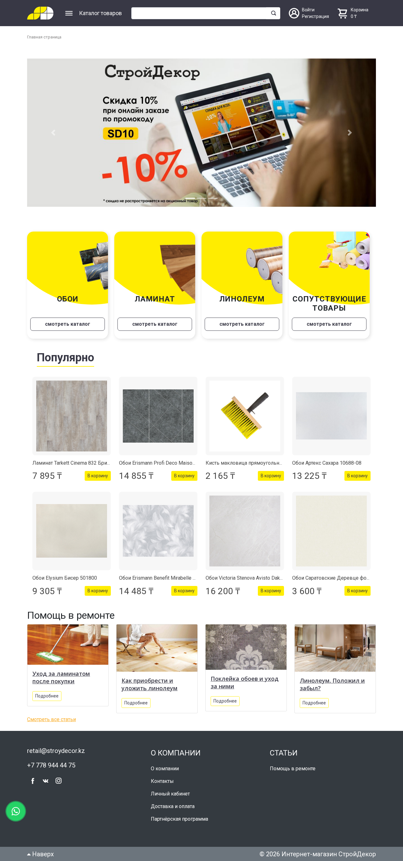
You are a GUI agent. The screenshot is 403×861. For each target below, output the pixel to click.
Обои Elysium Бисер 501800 (64, 578)
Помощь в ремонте (292, 769)
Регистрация (315, 16)
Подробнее (47, 695)
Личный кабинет (170, 794)
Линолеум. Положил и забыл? (332, 684)
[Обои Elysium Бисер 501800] (71, 531)
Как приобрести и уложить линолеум (150, 684)
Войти (308, 9)
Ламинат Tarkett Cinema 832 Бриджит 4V (79, 463)
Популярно (65, 357)
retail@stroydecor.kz (56, 751)
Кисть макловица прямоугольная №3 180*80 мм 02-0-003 (274, 463)
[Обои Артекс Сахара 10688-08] (331, 416)
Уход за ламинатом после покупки (61, 677)
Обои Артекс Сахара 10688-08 (326, 463)
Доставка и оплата (173, 806)
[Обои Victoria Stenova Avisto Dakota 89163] (245, 531)
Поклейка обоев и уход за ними (245, 682)
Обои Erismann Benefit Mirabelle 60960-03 (166, 578)
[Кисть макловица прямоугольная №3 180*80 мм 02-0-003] (245, 416)
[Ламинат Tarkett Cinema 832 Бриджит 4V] (71, 416)
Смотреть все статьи (51, 719)
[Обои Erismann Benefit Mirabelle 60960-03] (158, 531)
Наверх (42, 854)
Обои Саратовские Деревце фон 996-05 (339, 578)
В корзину (98, 475)
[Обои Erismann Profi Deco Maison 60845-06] (158, 416)
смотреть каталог (67, 324)
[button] (53, 132)
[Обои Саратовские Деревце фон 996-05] (331, 531)
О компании (165, 769)
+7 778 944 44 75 (51, 765)
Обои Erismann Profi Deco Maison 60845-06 (168, 463)
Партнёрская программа (179, 819)
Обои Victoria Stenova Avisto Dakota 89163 (254, 578)
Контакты (162, 781)
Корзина (359, 9)
